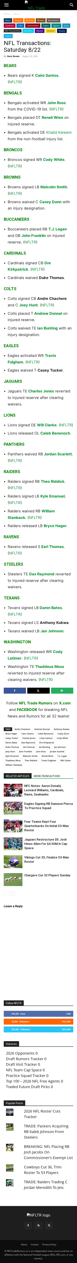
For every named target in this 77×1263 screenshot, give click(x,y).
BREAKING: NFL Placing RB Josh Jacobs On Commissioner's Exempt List (48, 1152)
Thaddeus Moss (49, 666)
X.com (65, 703)
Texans (62, 30)
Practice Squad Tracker (25, 1075)
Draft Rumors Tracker (24, 1058)
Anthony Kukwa (61, 729)
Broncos (29, 20)
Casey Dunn (50, 202)
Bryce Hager (55, 526)
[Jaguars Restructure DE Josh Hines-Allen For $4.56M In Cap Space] (13, 843)
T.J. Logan (57, 229)
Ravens (39, 30)
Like (68, 1013)
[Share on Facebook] (15, 691)
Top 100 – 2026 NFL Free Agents (33, 1081)
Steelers (50, 30)
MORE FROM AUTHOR (47, 776)
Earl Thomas (52, 546)
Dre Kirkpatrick (46, 742)
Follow (66, 1021)
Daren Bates (51, 608)
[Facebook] (28, 1225)
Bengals (18, 20)
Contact (35, 1244)
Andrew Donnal (48, 313)
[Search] (72, 5)
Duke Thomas (12, 747)
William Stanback (13, 764)
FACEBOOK (27, 709)
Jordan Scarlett (58, 454)
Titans (8, 36)
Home (7, 13)
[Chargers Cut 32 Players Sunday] (13, 879)
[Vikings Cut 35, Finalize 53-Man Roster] (13, 861)
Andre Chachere (22, 729)
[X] (49, 1225)
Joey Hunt (28, 305)
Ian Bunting (47, 328)
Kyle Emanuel (52, 496)
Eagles (46, 25)
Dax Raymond (41, 574)
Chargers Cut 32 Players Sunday (47, 875)
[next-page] (12, 893)
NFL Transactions (12, 30)
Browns (40, 20)
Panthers (28, 30)
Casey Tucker (11, 738)
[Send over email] (62, 691)
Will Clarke (47, 425)
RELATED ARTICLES (17, 776)
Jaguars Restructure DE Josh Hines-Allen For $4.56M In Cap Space (45, 844)
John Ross (56, 103)
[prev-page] (6, 893)
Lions (66, 25)
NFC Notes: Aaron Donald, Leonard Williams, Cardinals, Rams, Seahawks (44, 790)
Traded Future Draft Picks (28, 1086)
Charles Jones (41, 391)
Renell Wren (52, 117)
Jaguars (56, 25)
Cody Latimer (46, 738)
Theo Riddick (52, 481)
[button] (6, 5)
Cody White (53, 159)
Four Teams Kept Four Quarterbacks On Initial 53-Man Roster (46, 826)
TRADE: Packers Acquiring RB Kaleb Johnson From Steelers (46, 1131)
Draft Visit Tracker (21, 1064)
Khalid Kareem (59, 132)
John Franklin (33, 235)
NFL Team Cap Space (24, 1069)
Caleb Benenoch (55, 433)
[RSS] (38, 1225)
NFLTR (15, 82)
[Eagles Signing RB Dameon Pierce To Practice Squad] (13, 808)
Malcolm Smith (53, 187)
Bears (17, 13)
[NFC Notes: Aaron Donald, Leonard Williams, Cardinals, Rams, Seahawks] (13, 790)
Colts (20, 25)
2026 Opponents (20, 1053)
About (24, 1244)
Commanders (33, 25)
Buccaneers (53, 20)
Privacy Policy (49, 1244)
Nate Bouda (13, 56)
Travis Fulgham (48, 760)
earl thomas (29, 747)
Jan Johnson (52, 631)
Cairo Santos (46, 75)
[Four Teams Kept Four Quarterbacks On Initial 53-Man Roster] (13, 826)
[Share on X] (38, 691)
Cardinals (9, 25)
